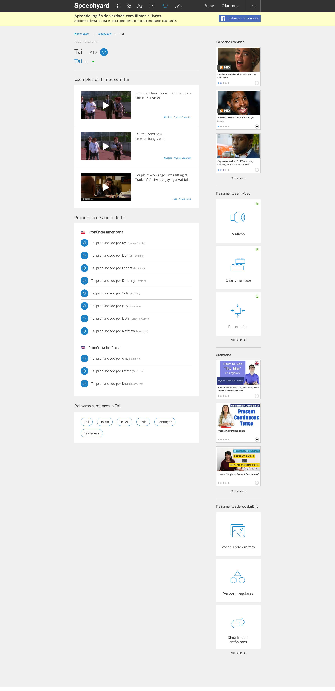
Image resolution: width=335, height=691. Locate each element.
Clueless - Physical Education (177, 117)
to (144, 139)
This (138, 98)
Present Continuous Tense (231, 430)
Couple (140, 175)
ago (162, 175)
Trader (140, 179)
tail (86, 422)
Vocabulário (105, 33)
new (164, 93)
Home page (81, 33)
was (171, 175)
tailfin (105, 422)
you (144, 134)
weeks (154, 175)
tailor (125, 422)
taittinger (165, 422)
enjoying (168, 179)
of (147, 175)
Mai (180, 179)
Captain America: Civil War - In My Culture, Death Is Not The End (235, 163)
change (152, 139)
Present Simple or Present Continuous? (238, 474)
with (183, 93)
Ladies (140, 93)
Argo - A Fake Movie (182, 198)
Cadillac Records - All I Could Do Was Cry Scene (236, 76)
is (143, 98)
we (148, 93)
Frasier (155, 98)
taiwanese (91, 433)
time (138, 139)
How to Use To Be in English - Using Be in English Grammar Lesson (238, 389)
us (189, 93)
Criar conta (230, 6)
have (154, 93)
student (174, 93)
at (186, 175)
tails (143, 422)
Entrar (209, 6)
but (161, 139)
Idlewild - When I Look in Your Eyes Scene (235, 119)
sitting (179, 175)
